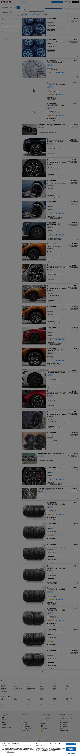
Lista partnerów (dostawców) (42, 752)
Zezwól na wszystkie (71, 743)
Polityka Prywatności (19, 751)
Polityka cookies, (10, 751)
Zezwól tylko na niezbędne (71, 749)
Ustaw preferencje (71, 753)
